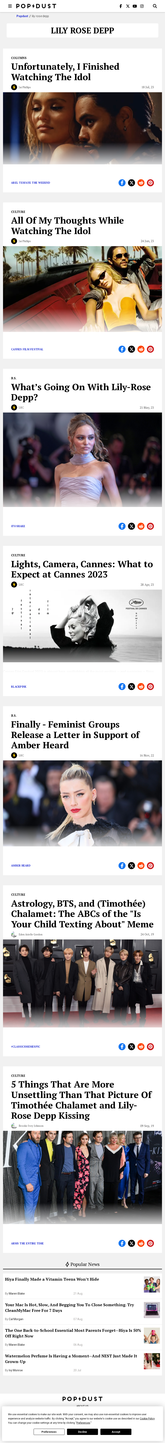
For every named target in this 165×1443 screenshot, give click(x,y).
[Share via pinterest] (150, 182)
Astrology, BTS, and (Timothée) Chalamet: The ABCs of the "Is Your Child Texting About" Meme (82, 913)
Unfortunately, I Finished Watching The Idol (65, 71)
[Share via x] (131, 182)
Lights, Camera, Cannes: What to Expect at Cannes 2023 (82, 569)
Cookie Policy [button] (147, 1418)
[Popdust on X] (128, 6)
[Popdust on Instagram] (142, 6)
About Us (82, 1406)
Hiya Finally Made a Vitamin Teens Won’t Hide (52, 1279)
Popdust (22, 16)
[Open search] (155, 6)
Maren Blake (17, 1293)
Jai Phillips (25, 87)
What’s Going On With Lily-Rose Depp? (81, 392)
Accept (116, 1432)
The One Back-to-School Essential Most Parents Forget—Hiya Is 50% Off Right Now (73, 1333)
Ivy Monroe (16, 1370)
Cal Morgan (16, 1319)
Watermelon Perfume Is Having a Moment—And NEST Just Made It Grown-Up (71, 1358)
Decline (82, 1432)
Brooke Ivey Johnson (31, 1126)
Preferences (49, 1432)
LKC (21, 407)
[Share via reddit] (140, 182)
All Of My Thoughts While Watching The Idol (67, 225)
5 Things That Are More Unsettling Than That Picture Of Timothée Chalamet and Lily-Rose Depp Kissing (81, 1099)
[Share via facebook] (122, 182)
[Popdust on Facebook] (121, 6)
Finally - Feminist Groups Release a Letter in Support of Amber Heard (75, 734)
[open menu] (10, 6)
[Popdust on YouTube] (135, 6)
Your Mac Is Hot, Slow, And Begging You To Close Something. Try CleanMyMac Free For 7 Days (69, 1307)
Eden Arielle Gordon (30, 934)
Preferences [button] (83, 1422)
